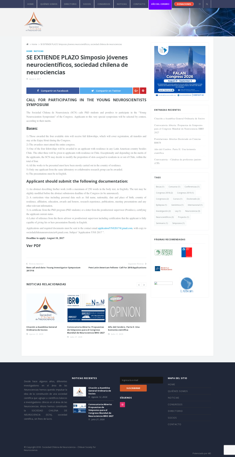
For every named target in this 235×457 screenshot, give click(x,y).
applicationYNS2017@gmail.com (115, 228)
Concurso (174, 186)
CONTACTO (139, 4)
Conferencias (192, 186)
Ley (178, 211)
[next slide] (144, 284)
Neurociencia (192, 211)
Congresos (162, 199)
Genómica (177, 205)
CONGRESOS (104, 4)
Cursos (177, 199)
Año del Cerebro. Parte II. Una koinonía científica (124, 328)
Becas (160, 186)
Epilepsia (161, 205)
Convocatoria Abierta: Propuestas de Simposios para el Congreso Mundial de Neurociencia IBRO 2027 (85, 329)
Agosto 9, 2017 (35, 79)
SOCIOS (87, 4)
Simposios (178, 223)
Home (29, 51)
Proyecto (183, 217)
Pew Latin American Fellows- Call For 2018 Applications (117, 267)
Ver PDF (33, 245)
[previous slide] (139, 284)
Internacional (195, 205)
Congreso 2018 (164, 192)
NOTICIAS (122, 4)
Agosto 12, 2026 (36, 334)
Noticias (38, 51)
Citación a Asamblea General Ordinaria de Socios (41, 328)
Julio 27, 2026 (76, 337)
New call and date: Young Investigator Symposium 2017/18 (53, 269)
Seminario (162, 223)
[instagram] (200, 4)
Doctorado (193, 199)
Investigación (163, 211)
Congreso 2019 (185, 192)
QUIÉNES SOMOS (48, 4)
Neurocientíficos (165, 217)
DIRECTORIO (70, 4)
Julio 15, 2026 (117, 334)
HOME (30, 4)
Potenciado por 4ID (202, 453)
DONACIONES (184, 4)
